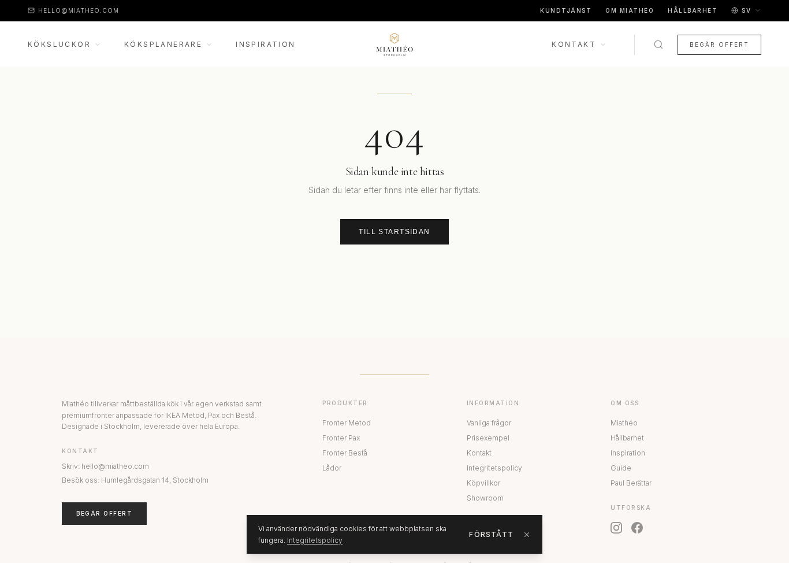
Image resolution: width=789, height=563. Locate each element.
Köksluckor (59, 44)
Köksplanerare (163, 44)
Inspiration (265, 44)
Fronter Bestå (344, 453)
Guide (621, 468)
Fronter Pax (341, 438)
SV (746, 10)
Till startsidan (394, 232)
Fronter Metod (346, 422)
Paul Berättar (631, 483)
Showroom (485, 498)
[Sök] (658, 44)
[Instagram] (616, 528)
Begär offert (719, 44)
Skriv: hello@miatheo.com (105, 466)
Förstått (491, 534)
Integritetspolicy (494, 468)
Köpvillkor (483, 483)
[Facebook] (637, 528)
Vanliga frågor (489, 422)
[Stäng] (527, 535)
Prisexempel (488, 438)
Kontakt (574, 44)
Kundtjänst (565, 10)
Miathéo (624, 422)
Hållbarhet (692, 10)
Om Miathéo (629, 10)
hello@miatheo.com (78, 10)
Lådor (331, 468)
